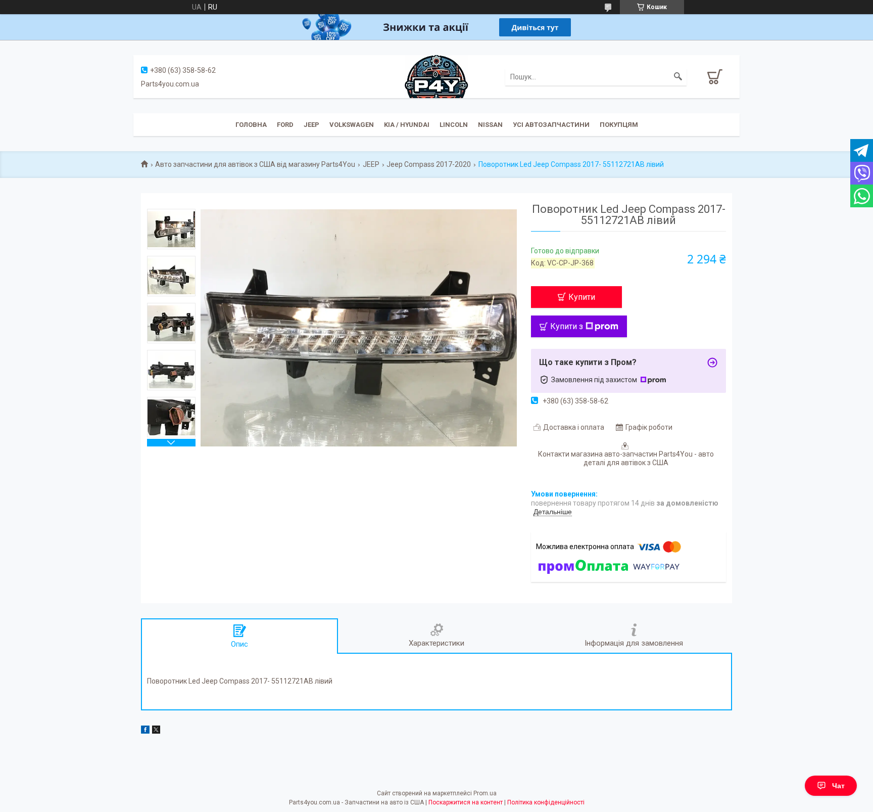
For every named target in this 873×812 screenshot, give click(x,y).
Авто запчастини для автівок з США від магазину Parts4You (255, 164)
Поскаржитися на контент (465, 802)
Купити (581, 297)
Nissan (490, 124)
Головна (251, 124)
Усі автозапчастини (551, 124)
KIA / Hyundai (406, 124)
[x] (156, 731)
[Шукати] (678, 77)
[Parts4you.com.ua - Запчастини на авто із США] (436, 76)
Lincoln (454, 124)
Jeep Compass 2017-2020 (428, 164)
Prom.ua (485, 793)
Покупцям (619, 124)
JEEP (311, 124)
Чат (838, 786)
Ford (285, 124)
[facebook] (145, 731)
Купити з (566, 326)
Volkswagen (351, 124)
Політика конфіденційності (546, 802)
